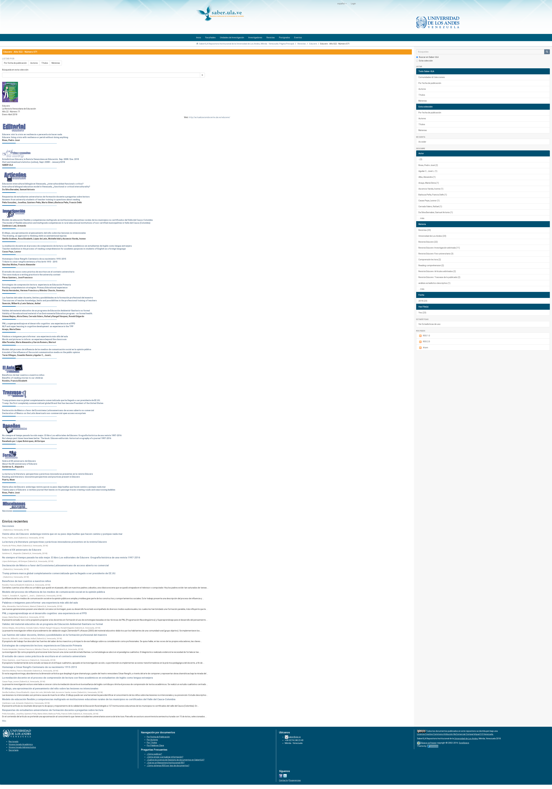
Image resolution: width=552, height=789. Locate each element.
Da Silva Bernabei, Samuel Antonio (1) (435, 212)
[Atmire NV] (432, 746)
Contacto (283, 780)
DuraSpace (464, 743)
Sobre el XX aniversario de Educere (21, 549)
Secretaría (13, 750)
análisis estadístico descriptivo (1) (434, 283)
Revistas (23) (424, 230)
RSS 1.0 (426, 335)
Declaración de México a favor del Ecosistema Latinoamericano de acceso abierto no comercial (55, 565)
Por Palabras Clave (155, 745)
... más (421, 218)
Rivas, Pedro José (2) (428, 165)
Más (4, 721)
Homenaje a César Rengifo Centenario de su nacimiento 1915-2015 (39, 667)
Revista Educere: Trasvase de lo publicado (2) (439, 277)
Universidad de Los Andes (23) (432, 236)
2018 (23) (422, 301)
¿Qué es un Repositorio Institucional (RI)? (166, 763)
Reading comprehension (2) (431, 265)
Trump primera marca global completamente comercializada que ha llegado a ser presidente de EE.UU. (59, 573)
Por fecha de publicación (15, 63)
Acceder (422, 142)
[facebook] (280, 775)
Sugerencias (295, 780)
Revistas (302, 44)
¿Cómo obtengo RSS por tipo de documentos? (168, 765)
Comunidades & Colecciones (431, 77)
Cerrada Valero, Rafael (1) (430, 206)
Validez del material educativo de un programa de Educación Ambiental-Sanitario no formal (52, 624)
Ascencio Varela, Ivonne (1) (430, 189)
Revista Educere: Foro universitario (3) (435, 254)
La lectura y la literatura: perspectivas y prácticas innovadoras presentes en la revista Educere (54, 541)
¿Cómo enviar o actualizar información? (165, 757)
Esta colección (426, 61)
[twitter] (285, 775)
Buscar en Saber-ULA (429, 57)
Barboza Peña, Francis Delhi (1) (432, 195)
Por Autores (152, 740)
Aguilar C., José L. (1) (427, 171)
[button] (342, 3)
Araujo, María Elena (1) (428, 183)
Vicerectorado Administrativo (22, 747)
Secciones (7, 511)
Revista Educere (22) (428, 242)
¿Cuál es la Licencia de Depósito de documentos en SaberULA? (175, 760)
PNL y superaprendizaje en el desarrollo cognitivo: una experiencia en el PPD (44, 613)
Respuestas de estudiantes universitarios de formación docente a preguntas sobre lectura (52, 710)
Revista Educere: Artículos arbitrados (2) (437, 271)
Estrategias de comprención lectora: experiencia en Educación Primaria (42, 645)
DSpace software (428, 743)
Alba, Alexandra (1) (427, 177)
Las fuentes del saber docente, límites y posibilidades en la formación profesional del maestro (54, 634)
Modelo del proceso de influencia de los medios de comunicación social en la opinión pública (53, 591)
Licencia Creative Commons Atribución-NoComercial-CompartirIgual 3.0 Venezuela (455, 734)
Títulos (44, 63)
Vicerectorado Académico (21, 744)
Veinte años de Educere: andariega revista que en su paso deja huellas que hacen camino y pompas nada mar (62, 533)
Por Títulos (152, 742)
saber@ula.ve (294, 737)
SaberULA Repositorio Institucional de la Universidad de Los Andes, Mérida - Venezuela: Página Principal (246, 44)
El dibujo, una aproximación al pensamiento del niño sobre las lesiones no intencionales (50, 688)
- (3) (420, 159)
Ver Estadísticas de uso (429, 324)
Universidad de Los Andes (466, 738)
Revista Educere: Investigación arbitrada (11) (439, 248)
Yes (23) (422, 312)
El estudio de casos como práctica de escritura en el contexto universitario (44, 656)
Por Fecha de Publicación (158, 737)
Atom (425, 347)
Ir (202, 75)
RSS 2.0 (426, 341)
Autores (34, 63)
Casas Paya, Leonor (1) (429, 200)
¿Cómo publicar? (154, 754)
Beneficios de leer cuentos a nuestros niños (26, 581)
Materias (56, 63)
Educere (313, 44)
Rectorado (13, 741)
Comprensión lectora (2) (429, 259)
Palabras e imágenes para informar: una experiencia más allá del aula (40, 602)
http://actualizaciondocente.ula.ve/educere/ (209, 117)
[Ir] (547, 51)
